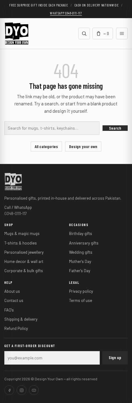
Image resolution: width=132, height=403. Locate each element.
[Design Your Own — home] (13, 181)
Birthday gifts (80, 233)
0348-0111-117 (15, 213)
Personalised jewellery (24, 252)
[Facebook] (9, 390)
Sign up (115, 357)
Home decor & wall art (23, 261)
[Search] (84, 33)
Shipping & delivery (20, 319)
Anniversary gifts (84, 243)
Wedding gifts (80, 252)
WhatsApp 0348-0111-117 (66, 13)
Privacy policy (81, 291)
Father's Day (79, 270)
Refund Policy (16, 328)
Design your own (83, 146)
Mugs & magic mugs (22, 233)
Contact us (13, 300)
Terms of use (80, 300)
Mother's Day (80, 261)
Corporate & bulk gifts (23, 270)
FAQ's (9, 309)
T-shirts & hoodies (20, 243)
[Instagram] (21, 390)
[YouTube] (34, 390)
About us (12, 291)
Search (115, 128)
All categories (46, 146)
